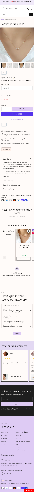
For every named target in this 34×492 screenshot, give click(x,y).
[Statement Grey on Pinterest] (5, 427)
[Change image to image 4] (21, 65)
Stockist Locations (21, 450)
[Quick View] (28, 231)
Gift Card (3, 444)
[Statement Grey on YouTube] (13, 427)
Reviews (3, 441)
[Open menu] (31, 8)
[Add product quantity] (9, 109)
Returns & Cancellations (23, 441)
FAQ (17, 444)
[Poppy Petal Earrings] (5, 377)
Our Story (4, 435)
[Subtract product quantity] (3, 109)
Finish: (6, 84)
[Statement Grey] (9, 8)
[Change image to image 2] (9, 65)
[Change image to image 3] (15, 65)
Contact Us (19, 447)
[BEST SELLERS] (4, 257)
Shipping (18, 435)
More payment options (17, 119)
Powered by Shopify (24, 483)
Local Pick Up (19, 438)
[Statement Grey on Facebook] (2, 427)
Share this (7, 149)
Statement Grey (14, 483)
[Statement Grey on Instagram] (8, 427)
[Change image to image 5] (27, 65)
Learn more (17, 3)
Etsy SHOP (4, 438)
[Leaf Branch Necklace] (23, 236)
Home (2, 19)
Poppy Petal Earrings (15, 376)
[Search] (31, 14)
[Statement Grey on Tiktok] (11, 427)
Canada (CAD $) (8, 480)
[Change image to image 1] (3, 65)
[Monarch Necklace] (17, 44)
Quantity (3, 105)
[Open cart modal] (28, 8)
